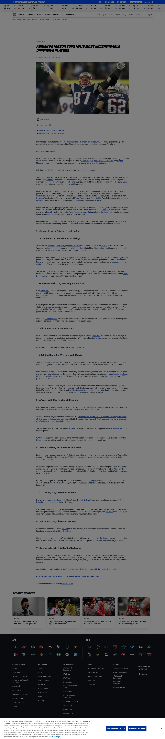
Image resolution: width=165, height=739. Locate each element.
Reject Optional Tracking (116, 728)
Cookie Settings (54, 737)
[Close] (161, 728)
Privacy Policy (68, 723)
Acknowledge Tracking (137, 728)
